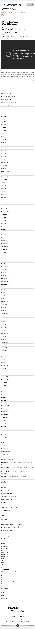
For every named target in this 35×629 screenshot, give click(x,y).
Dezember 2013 (5, 371)
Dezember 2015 (5, 307)
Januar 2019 (4, 200)
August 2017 (4, 249)
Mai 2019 (3, 188)
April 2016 (3, 296)
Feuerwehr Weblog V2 (6, 554)
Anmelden (3, 446)
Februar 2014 (4, 365)
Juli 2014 (3, 351)
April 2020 (3, 159)
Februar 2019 (4, 197)
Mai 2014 (3, 356)
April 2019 (3, 191)
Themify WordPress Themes (23, 621)
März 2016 (3, 298)
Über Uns (3, 595)
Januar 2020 (4, 165)
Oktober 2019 (4, 174)
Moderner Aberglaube (6, 99)
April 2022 (3, 122)
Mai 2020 (3, 156)
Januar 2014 (4, 368)
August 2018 (4, 214)
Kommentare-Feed (5, 451)
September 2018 (5, 212)
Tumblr (3, 564)
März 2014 (3, 362)
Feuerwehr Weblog (11, 6)
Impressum (4, 598)
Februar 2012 (4, 435)
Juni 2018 (3, 220)
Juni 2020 (3, 154)
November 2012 (5, 409)
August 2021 (4, 127)
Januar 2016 (4, 304)
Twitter (3, 560)
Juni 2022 (3, 116)
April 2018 (3, 226)
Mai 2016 (3, 293)
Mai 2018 (3, 223)
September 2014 (5, 345)
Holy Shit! (3, 108)
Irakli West (6, 36)
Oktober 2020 (4, 145)
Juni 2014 (3, 353)
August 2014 (4, 348)
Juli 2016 (3, 287)
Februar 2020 (4, 162)
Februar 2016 (4, 301)
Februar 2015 (4, 333)
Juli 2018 (3, 217)
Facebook (3, 562)
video (13, 38)
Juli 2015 (3, 322)
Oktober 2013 (4, 377)
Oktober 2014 (4, 342)
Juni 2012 (3, 423)
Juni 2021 (3, 133)
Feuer (21, 36)
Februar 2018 (4, 232)
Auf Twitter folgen (5, 510)
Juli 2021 (3, 130)
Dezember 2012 (5, 406)
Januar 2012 (4, 438)
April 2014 (3, 359)
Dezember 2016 (5, 272)
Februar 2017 (4, 267)
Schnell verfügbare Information (8, 102)
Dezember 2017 (5, 238)
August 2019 (4, 180)
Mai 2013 (3, 391)
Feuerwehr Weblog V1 (6, 556)
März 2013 (3, 397)
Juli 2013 (3, 385)
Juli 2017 (3, 252)
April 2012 (3, 429)
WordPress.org (4, 454)
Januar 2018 (4, 235)
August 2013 (4, 382)
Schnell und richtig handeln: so (15, 30)
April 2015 (3, 330)
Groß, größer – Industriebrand (8, 96)
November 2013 (5, 374)
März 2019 (3, 194)
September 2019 (5, 177)
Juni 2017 (3, 255)
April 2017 (3, 261)
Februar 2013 (4, 400)
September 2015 (5, 316)
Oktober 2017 (4, 243)
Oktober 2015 (4, 313)
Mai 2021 (3, 136)
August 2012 (4, 417)
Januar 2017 (4, 269)
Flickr (2, 558)
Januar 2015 (4, 336)
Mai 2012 (3, 426)
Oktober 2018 (4, 209)
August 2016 (4, 284)
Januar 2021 (4, 139)
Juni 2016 (3, 290)
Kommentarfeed (5, 546)
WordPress (14, 621)
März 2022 (3, 125)
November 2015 (5, 310)
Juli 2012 (3, 420)
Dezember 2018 (5, 203)
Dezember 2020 (5, 142)
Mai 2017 (3, 258)
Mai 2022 (3, 119)
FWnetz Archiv (5, 548)
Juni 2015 (3, 325)
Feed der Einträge (5, 449)
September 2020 (5, 148)
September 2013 (5, 380)
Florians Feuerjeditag (6, 105)
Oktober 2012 (4, 411)
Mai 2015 (3, 327)
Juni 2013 (3, 388)
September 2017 (5, 246)
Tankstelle (4, 38)
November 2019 (5, 171)
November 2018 (5, 206)
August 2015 (4, 319)
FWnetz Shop (4, 550)
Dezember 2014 (5, 339)
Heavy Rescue (4, 552)
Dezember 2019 (5, 168)
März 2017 (3, 264)
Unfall (9, 38)
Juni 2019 (3, 185)
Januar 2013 (4, 403)
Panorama (13, 36)
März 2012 (3, 432)
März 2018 (3, 229)
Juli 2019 (3, 183)
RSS (5, 15)
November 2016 (5, 275)
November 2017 (5, 240)
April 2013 (3, 394)
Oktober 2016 (4, 278)
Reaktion (25, 36)
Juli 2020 (3, 151)
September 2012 (5, 414)
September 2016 (5, 281)
